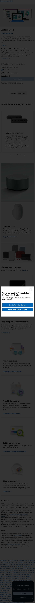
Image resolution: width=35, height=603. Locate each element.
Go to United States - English (17, 310)
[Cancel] (31, 289)
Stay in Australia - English (17, 305)
